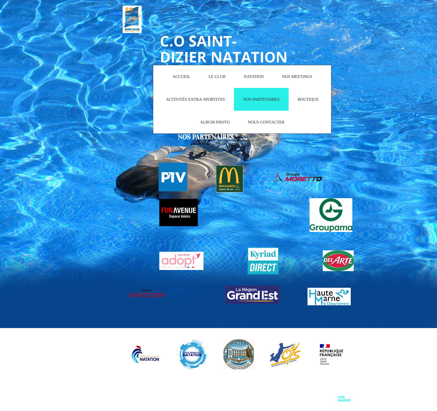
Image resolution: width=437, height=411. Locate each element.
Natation (254, 76)
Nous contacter (266, 122)
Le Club (217, 76)
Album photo (215, 122)
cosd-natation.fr (344, 398)
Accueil (181, 76)
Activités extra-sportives (195, 99)
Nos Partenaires (261, 99)
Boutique (308, 99)
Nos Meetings (297, 76)
